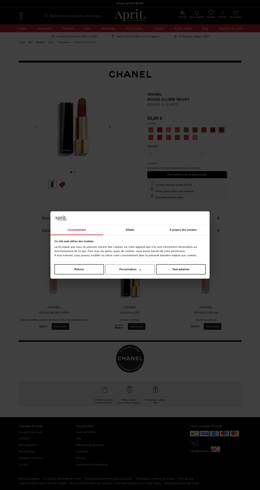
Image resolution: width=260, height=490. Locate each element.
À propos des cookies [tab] (183, 229)
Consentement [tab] (77, 229)
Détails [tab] (130, 229)
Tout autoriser (181, 269)
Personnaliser (128, 269)
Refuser (79, 269)
